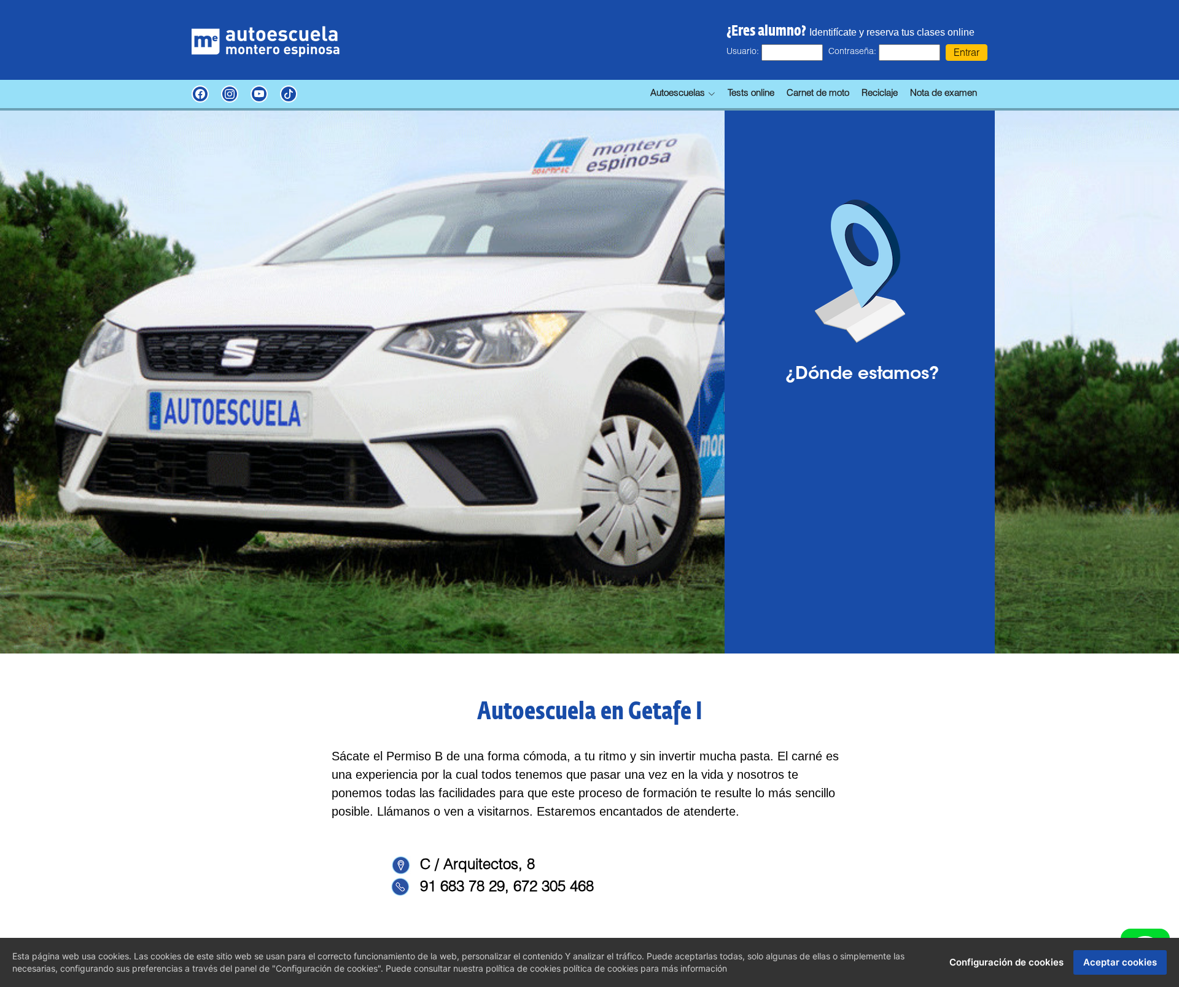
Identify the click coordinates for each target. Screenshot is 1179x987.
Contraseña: (852, 52)
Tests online (751, 93)
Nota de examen (943, 93)
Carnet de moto (818, 93)
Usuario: (742, 52)
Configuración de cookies (1006, 962)
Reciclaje (880, 93)
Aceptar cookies (1120, 962)
